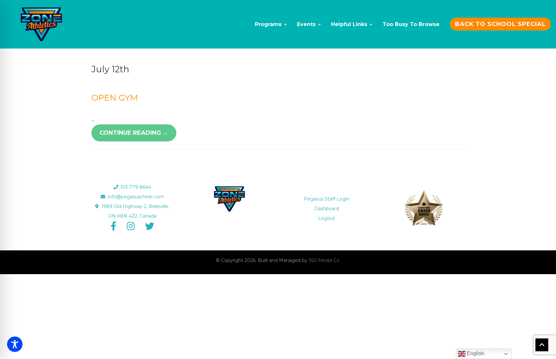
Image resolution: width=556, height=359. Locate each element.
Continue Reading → (133, 132)
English (475, 353)
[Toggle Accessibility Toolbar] (14, 344)
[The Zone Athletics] (41, 24)
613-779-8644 (134, 187)
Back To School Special (500, 24)
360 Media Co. (324, 260)
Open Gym (114, 98)
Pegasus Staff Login (326, 199)
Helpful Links (349, 24)
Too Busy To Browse (411, 24)
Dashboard (326, 208)
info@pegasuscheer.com (134, 197)
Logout (326, 218)
